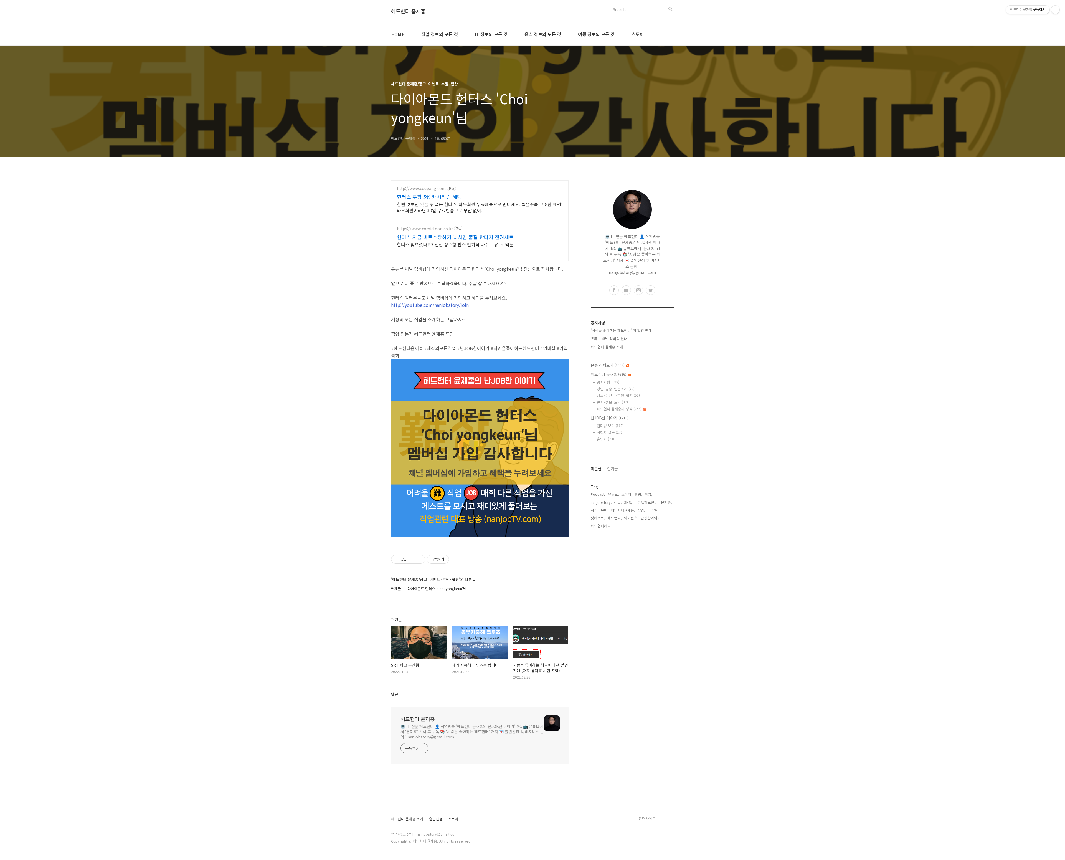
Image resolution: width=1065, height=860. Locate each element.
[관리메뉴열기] (1055, 10)
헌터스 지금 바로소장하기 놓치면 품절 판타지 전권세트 (455, 237)
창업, (641, 510)
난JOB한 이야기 (609, 418)
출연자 (605, 439)
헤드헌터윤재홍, (623, 510)
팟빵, (638, 494)
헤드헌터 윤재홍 (408, 11)
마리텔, (652, 510)
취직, (595, 510)
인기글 (612, 468)
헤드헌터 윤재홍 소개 (607, 347)
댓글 (394, 694)
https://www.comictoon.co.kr (425, 228)
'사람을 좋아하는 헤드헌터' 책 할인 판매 (621, 330)
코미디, (626, 494)
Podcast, (598, 494)
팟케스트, (598, 517)
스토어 (638, 34)
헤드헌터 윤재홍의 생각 (619, 408)
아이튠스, (631, 517)
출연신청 (435, 819)
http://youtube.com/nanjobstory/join (430, 305)
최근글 (596, 468)
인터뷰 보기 (610, 425)
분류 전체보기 (608, 365)
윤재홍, (666, 502)
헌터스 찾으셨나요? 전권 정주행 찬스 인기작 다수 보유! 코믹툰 (455, 244)
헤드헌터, (614, 517)
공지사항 (608, 382)
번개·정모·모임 (612, 402)
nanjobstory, (601, 502)
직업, (618, 502)
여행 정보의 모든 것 (596, 34)
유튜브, (613, 494)
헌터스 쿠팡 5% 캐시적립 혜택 (429, 196)
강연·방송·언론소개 (616, 388)
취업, (648, 494)
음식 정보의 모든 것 (542, 34)
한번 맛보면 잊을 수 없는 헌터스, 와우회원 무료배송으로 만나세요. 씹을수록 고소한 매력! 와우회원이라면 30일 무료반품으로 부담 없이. (479, 207)
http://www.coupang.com (421, 188)
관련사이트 (647, 818)
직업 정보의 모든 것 (439, 34)
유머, (604, 510)
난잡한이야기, (651, 517)
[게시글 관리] (418, 559)
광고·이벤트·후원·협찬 (618, 395)
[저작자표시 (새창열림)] (451, 559)
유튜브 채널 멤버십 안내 (609, 338)
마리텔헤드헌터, (646, 502)
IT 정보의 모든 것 (491, 34)
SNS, (628, 502)
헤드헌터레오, (601, 525)
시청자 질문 (610, 432)
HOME (397, 34)
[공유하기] (412, 559)
